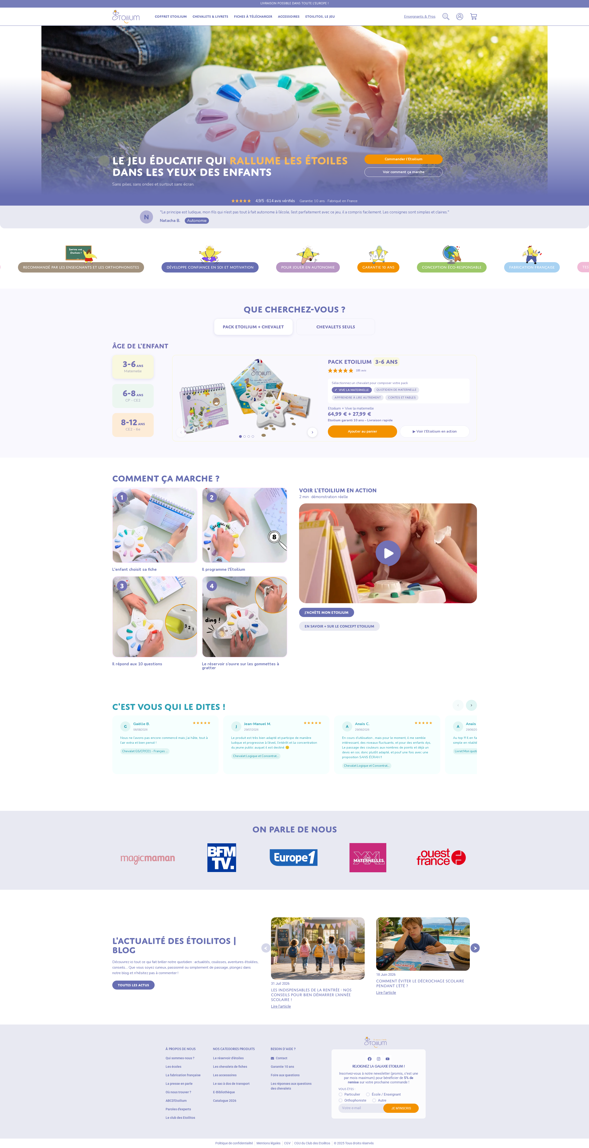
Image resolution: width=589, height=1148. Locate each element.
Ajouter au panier (362, 431)
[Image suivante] (312, 432)
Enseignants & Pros (420, 16)
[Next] (471, 705)
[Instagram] (378, 1059)
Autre (382, 1100)
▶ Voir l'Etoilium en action (435, 431)
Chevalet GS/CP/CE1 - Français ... (145, 751)
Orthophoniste (355, 1100)
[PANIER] (473, 16)
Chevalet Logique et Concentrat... (256, 756)
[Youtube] (387, 1059)
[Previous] (458, 705)
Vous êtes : (346, 1089)
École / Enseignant (386, 1094)
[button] (266, 948)
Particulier (352, 1094)
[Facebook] (369, 1059)
